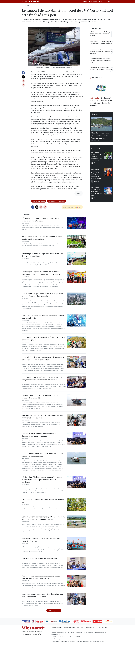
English (90, 1)
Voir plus (27, 214)
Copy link (23, 85)
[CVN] (75, 621)
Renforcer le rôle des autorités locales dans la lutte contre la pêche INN (41, 539)
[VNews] (33, 621)
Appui (82, 627)
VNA (94, 627)
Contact (59, 629)
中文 (104, 1)
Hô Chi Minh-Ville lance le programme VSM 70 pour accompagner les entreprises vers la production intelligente (42, 479)
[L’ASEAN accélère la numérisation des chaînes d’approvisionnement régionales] (76, 438)
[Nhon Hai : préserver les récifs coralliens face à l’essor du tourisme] (101, 124)
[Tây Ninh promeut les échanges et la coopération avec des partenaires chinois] (76, 258)
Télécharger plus (54, 611)
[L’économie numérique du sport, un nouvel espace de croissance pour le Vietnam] (76, 223)
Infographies (97, 78)
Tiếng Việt (84, 1)
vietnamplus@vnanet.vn (61, 639)
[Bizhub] (54, 621)
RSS (78, 627)
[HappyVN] (108, 621)
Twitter (23, 76)
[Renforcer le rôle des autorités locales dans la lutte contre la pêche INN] (76, 543)
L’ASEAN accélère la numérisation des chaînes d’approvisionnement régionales (39, 434)
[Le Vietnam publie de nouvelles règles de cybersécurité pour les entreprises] (76, 320)
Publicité (53, 629)
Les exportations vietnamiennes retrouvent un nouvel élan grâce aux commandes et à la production (42, 378)
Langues (88, 627)
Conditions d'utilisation (69, 627)
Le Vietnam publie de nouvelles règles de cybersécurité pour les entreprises (43, 316)
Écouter (96, 163)
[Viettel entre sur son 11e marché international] (76, 563)
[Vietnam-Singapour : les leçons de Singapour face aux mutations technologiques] (76, 420)
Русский (108, 1)
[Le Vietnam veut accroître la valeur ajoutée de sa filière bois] (76, 504)
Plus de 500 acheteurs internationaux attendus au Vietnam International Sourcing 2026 (41, 577)
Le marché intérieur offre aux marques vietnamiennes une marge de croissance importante (43, 358)
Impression (23, 81)
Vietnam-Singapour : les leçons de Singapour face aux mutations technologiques (42, 416)
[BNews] (47, 621)
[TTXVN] (26, 621)
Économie (25, 6)
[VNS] (64, 621)
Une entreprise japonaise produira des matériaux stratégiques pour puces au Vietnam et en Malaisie (41, 272)
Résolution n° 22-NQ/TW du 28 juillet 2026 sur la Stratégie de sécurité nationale (101, 102)
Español (100, 1)
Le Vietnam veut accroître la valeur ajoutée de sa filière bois (43, 500)
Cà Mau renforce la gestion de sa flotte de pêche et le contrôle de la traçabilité (42, 396)
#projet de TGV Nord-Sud (38, 201)
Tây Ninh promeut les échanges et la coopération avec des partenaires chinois (42, 254)
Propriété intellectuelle (56, 627)
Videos (95, 114)
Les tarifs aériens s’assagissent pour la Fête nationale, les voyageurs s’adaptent (101, 42)
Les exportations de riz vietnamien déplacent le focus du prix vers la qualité (43, 338)
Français (95, 1)
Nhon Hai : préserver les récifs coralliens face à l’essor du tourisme (100, 135)
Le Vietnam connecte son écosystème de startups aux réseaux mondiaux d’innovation (42, 595)
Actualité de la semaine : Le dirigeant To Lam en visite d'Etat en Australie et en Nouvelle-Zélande (96, 173)
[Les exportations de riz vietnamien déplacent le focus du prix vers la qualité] (76, 342)
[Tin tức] (39, 621)
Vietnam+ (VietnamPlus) (34, 1)
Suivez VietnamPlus (68, 207)
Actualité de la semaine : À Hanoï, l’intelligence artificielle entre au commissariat (96, 156)
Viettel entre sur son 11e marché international (39, 558)
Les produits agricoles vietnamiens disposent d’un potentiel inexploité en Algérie (100, 60)
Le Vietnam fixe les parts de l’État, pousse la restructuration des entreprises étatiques (101, 33)
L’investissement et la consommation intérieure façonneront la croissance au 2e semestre (101, 51)
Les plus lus (96, 28)
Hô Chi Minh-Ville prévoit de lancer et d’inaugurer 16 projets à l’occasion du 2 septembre (42, 294)
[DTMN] (86, 621)
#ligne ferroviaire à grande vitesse (56, 201)
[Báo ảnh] (97, 621)
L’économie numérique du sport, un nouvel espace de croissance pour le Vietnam (42, 219)
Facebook (23, 72)
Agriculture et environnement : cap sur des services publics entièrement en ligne (42, 237)
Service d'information (102, 627)
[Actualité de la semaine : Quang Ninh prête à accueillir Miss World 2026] (108, 190)
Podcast (97, 149)
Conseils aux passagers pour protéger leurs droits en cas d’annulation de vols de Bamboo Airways (43, 518)
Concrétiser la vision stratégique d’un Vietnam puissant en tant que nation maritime (43, 454)
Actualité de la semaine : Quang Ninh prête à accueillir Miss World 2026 (97, 191)
